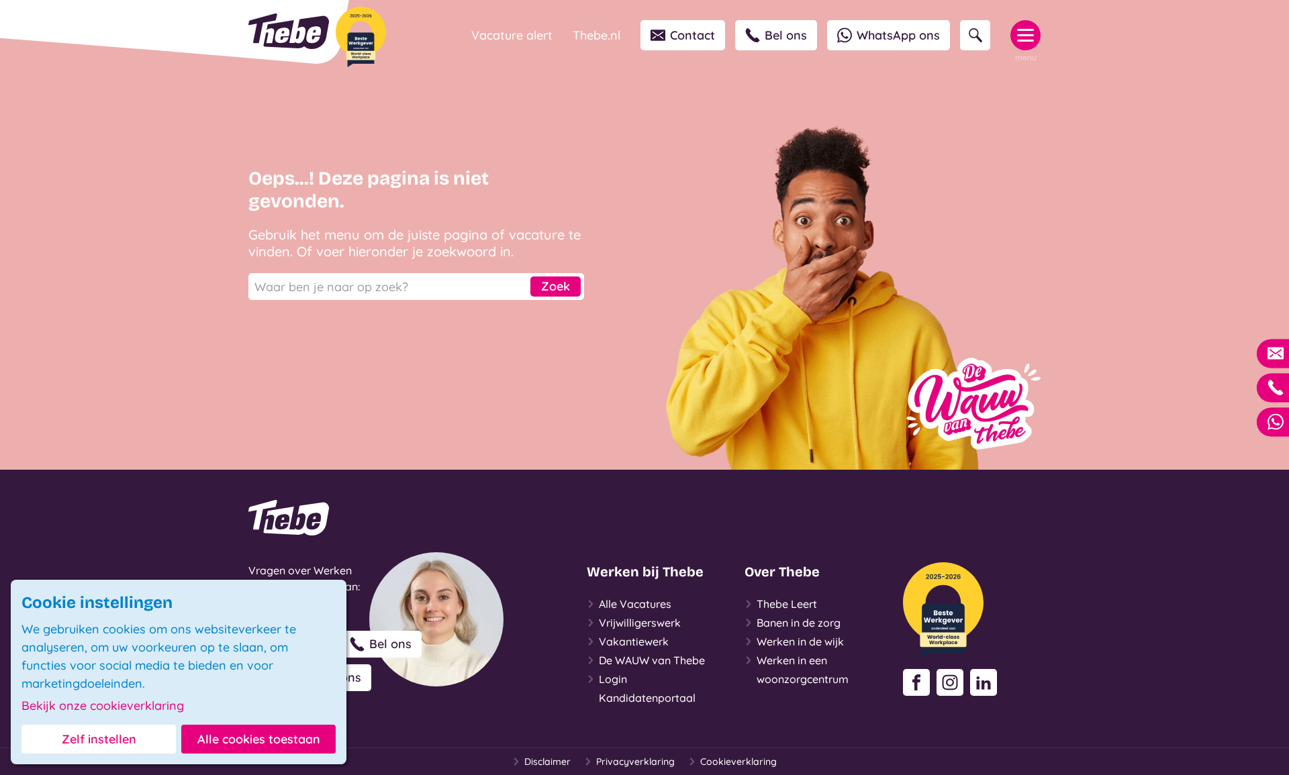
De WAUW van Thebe (652, 660)
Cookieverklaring (738, 762)
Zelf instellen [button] (99, 739)
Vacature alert (512, 35)
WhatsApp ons (898, 35)
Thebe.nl (596, 35)
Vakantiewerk (634, 641)
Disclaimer (547, 762)
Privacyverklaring (635, 762)
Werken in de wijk (800, 641)
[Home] (288, 31)
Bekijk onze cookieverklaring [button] (102, 706)
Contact (692, 35)
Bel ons (786, 35)
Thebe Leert (787, 604)
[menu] (1025, 35)
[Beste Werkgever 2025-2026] (361, 37)
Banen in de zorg (799, 622)
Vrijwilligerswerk (640, 622)
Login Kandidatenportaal (647, 688)
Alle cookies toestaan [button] (258, 739)
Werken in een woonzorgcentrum (803, 670)
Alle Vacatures (635, 604)
